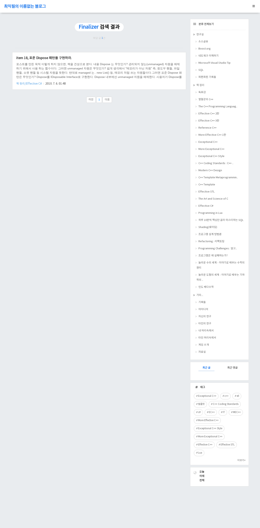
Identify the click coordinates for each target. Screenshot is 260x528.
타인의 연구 (204, 323)
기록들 (202, 302)
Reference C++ (207, 127)
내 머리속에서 (206, 330)
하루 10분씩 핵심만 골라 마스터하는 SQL (221, 220)
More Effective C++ (208, 420)
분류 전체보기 (206, 24)
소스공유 (203, 41)
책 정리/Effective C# (29, 83)
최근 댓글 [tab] (232, 367)
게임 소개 (203, 344)
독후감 (202, 92)
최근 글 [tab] (206, 367)
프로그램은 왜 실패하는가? (213, 255)
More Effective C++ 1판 (212, 135)
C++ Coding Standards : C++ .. (215, 163)
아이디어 (203, 309)
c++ (226, 396)
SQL (201, 70)
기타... (199, 295)
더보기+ (241, 460)
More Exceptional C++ (211, 149)
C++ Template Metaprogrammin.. (218, 177)
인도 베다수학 (206, 287)
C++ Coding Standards (225, 404)
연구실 (200, 34)
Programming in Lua (210, 213)
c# (199, 412)
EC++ (212, 412)
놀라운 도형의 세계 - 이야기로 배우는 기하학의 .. (220, 277)
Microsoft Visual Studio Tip (214, 63)
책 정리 (200, 85)
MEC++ (237, 412)
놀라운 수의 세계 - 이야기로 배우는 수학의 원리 (220, 265)
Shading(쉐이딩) (207, 227)
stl (238, 396)
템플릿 (201, 404)
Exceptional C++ (208, 142)
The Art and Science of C (213, 198)
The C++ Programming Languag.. (217, 106)
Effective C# (205, 206)
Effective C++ (205, 444)
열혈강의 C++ (205, 99)
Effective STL (206, 191)
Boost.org (204, 48)
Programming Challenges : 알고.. (217, 248)
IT (224, 412)
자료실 (202, 352)
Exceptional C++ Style (211, 156)
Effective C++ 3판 (208, 120)
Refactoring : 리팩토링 (211, 241)
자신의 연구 (204, 316)
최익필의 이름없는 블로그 (25, 6)
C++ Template (206, 184)
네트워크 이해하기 (208, 55)
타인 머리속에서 (207, 337)
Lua (200, 453)
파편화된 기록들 (207, 77)
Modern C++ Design (210, 170)
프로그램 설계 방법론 (210, 234)
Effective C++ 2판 (208, 113)
